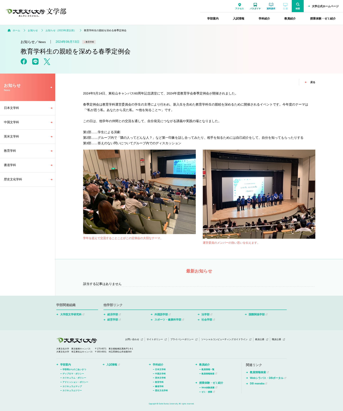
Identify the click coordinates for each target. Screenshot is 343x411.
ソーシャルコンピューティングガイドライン (224, 339)
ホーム (16, 30)
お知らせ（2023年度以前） (61, 30)
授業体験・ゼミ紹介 (211, 382)
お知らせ (33, 30)
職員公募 (276, 339)
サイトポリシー (155, 339)
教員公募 (259, 339)
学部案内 (65, 364)
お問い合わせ (132, 339)
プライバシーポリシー (182, 339)
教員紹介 (204, 364)
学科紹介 (158, 364)
